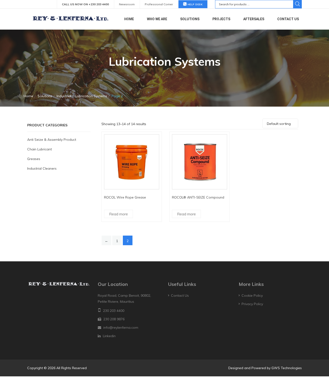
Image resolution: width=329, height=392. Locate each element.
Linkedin (109, 336)
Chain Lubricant (39, 149)
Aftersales (253, 19)
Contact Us (288, 19)
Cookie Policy (252, 295)
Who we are (157, 19)
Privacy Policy (252, 304)
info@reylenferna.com (120, 327)
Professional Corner (159, 4)
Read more (118, 214)
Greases (33, 159)
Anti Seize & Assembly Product (51, 139)
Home (129, 19)
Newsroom (127, 4)
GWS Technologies (286, 368)
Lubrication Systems (91, 96)
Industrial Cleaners (42, 168)
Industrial (64, 96)
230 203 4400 (113, 310)
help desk (195, 4)
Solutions (189, 19)
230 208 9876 (114, 319)
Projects (221, 19)
